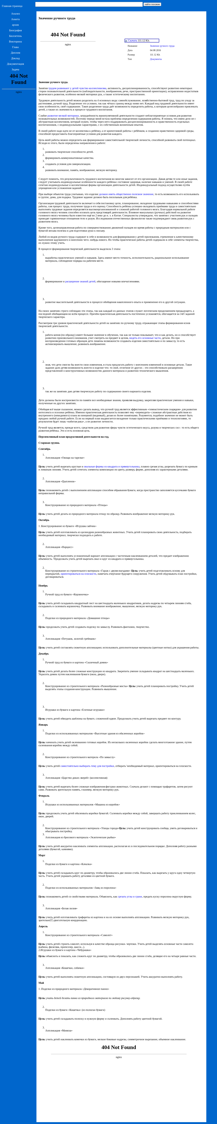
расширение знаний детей (80, 281)
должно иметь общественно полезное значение (126, 194)
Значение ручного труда (162, 46)
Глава (15, 47)
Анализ (15, 13)
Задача (15, 69)
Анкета (15, 19)
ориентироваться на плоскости (78, 573)
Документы (156, 59)
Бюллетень (15, 36)
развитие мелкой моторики (63, 115)
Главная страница (12, 6)
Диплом (15, 52)
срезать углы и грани (130, 896)
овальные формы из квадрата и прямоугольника (112, 466)
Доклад (15, 58)
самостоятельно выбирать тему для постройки (87, 766)
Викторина (15, 41)
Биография (15, 30)
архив (15, 24)
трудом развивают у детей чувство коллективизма (77, 88)
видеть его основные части (145, 337)
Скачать (132, 40)
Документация (15, 63)
